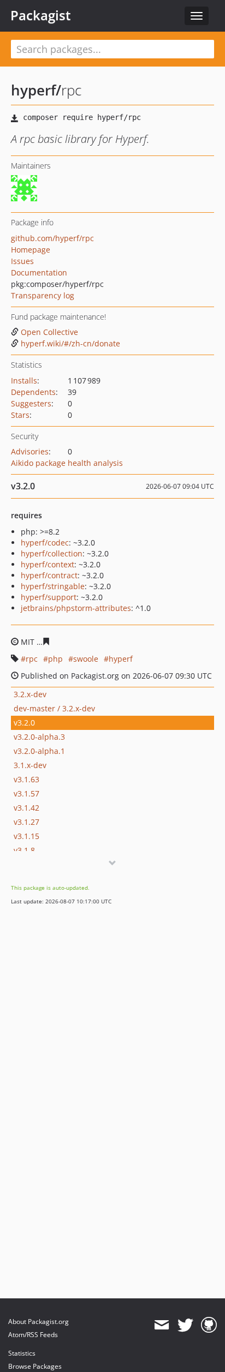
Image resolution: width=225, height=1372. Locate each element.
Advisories (30, 451)
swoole (85, 659)
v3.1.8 (24, 850)
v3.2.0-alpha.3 (39, 737)
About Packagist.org (38, 1321)
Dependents (33, 392)
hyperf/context (47, 564)
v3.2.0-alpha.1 (39, 751)
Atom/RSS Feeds (33, 1334)
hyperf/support (48, 597)
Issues (22, 261)
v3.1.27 (26, 822)
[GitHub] (209, 1325)
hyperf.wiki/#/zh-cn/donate (70, 343)
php (55, 659)
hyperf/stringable (53, 586)
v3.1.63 (26, 779)
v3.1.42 (26, 807)
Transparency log (42, 295)
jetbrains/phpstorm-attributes (76, 608)
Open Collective (49, 332)
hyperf (121, 659)
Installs (24, 380)
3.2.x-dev (30, 694)
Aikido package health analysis (67, 463)
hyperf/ (36, 90)
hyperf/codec (45, 542)
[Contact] (161, 1325)
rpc (32, 659)
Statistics (21, 1353)
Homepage (30, 249)
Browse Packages (35, 1366)
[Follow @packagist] (185, 1325)
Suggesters (31, 403)
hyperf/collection (51, 553)
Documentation (39, 272)
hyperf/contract (49, 575)
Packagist (40, 15)
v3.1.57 (26, 793)
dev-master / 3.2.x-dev (54, 708)
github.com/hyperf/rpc (52, 238)
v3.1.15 (26, 836)
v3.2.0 (24, 722)
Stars (20, 415)
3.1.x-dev (30, 765)
